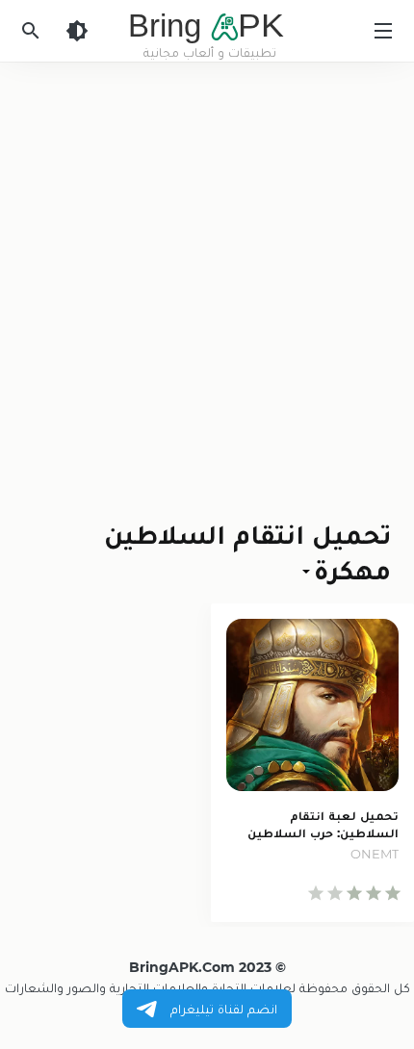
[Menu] (383, 31)
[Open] (308, 569)
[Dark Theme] (77, 31)
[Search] (31, 31)
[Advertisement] (207, 278)
